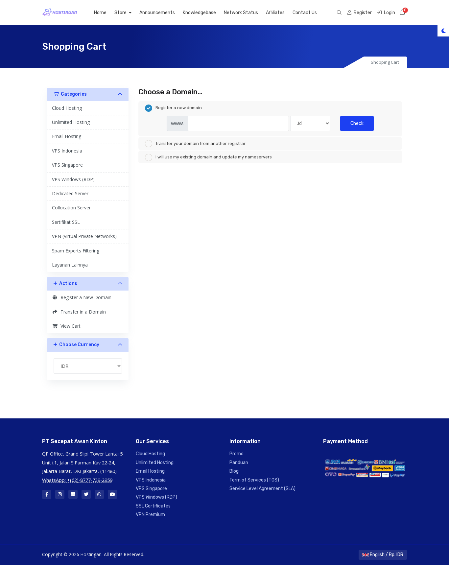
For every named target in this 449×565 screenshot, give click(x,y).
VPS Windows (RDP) (73, 179)
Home (100, 12)
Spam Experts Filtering (75, 250)
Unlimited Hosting (71, 122)
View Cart (69, 326)
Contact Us (305, 12)
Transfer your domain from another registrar (200, 143)
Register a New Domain (84, 297)
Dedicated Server (70, 193)
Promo (236, 454)
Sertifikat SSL (66, 222)
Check (357, 123)
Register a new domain (178, 107)
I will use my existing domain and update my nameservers (213, 156)
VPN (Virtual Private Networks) (84, 236)
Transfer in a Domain (82, 312)
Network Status (241, 12)
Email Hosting (66, 136)
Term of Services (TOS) (254, 480)
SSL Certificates (153, 506)
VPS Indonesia (67, 151)
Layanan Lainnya (70, 265)
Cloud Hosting (67, 108)
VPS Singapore (67, 165)
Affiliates (275, 12)
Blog (234, 471)
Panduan (238, 462)
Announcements (157, 12)
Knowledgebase (199, 12)
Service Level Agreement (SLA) (262, 488)
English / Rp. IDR (386, 554)
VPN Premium (150, 514)
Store (121, 12)
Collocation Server (71, 207)
